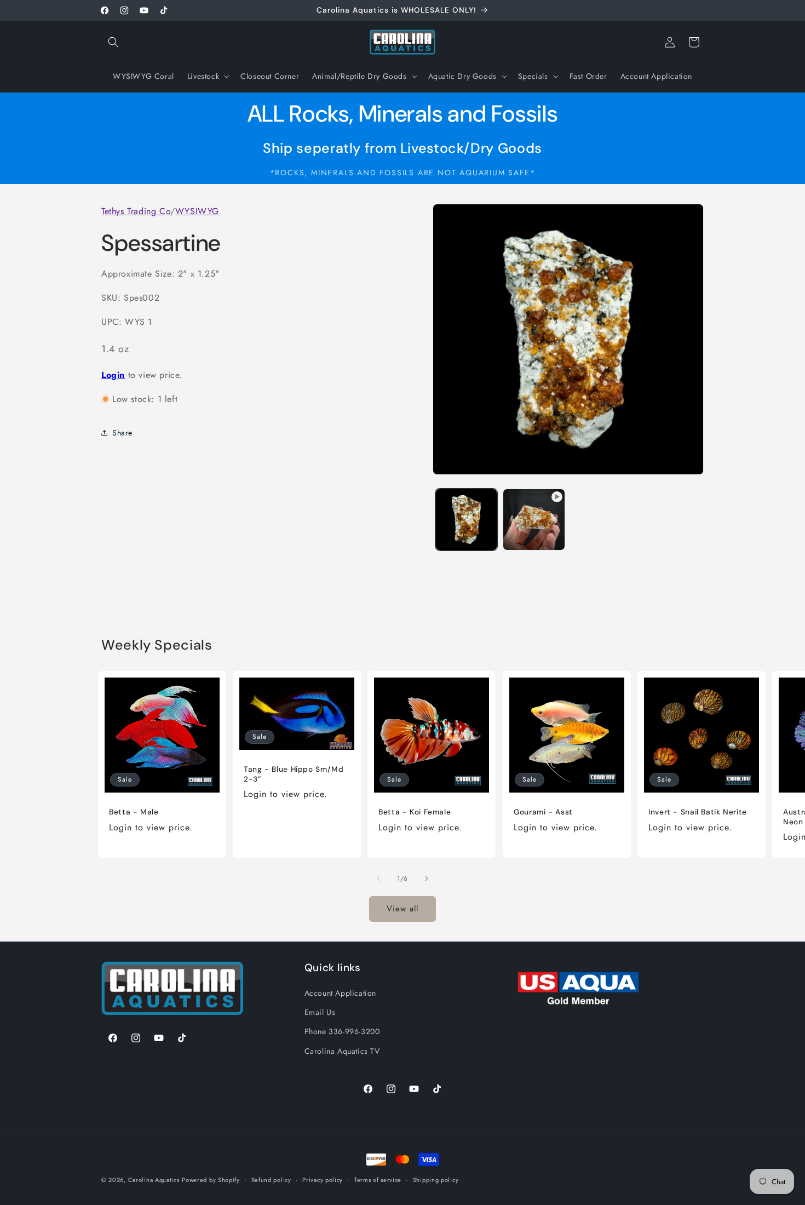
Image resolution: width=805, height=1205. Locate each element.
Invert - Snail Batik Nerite (697, 812)
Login (113, 374)
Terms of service (377, 1179)
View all (402, 909)
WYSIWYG (197, 211)
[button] (113, 42)
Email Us (320, 1012)
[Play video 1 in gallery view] (534, 519)
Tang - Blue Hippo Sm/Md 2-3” (294, 774)
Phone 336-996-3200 (342, 1031)
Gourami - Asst (543, 812)
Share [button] (122, 432)
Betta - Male (134, 812)
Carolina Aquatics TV (342, 1051)
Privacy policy (322, 1179)
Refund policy (271, 1179)
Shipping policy (436, 1179)
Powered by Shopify (211, 1179)
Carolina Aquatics (154, 1179)
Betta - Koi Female (414, 812)
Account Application (340, 993)
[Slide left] (378, 879)
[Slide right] (427, 879)
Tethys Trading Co (135, 211)
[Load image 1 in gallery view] (466, 519)
